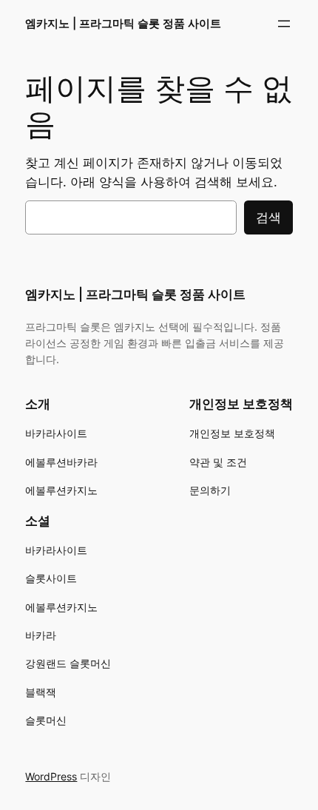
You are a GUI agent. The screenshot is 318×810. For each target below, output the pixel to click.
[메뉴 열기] (284, 24)
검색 (268, 217)
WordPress (51, 776)
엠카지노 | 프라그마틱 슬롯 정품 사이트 (123, 23)
